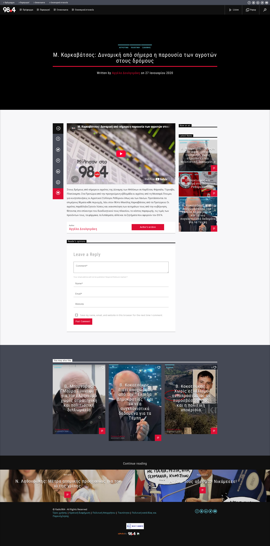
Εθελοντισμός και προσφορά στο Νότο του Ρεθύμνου (198, 183)
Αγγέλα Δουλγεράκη (126, 73)
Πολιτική (135, 47)
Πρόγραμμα (9, 2)
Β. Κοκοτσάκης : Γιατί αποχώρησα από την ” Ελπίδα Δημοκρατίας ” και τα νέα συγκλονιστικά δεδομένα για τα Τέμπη (198, 214)
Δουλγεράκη (186, 174)
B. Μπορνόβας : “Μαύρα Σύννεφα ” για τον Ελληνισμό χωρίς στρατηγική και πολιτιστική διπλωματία (198, 155)
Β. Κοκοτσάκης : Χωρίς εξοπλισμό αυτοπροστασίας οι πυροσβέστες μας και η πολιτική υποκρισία (191, 398)
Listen (235, 9)
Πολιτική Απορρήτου (104, 512)
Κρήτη (198, 174)
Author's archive (148, 227)
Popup (253, 9)
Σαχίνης (146, 47)
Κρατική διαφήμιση (79, 512)
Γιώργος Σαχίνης (62, 429)
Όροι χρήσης (60, 512)
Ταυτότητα (123, 512)
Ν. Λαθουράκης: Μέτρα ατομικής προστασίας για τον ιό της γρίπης (68, 483)
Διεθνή (183, 142)
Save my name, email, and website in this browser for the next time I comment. (121, 315)
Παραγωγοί (24, 2)
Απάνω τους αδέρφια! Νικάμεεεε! (203, 481)
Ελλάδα (193, 142)
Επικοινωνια (40, 2)
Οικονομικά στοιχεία (59, 2)
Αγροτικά (123, 47)
